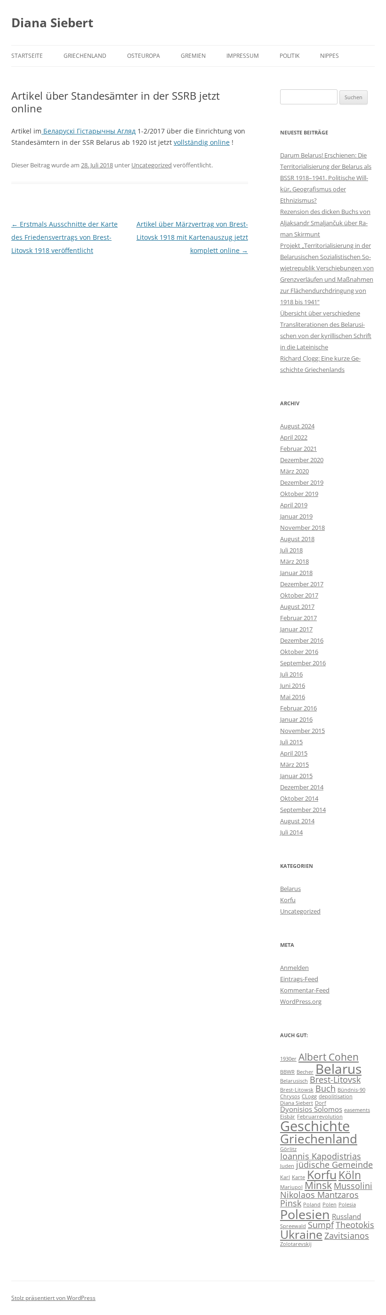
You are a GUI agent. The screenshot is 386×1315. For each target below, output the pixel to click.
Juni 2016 (292, 685)
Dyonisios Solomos (311, 1109)
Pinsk (290, 1203)
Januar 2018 (296, 572)
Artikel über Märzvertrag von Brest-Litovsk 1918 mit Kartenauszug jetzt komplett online (192, 237)
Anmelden (294, 967)
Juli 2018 (291, 550)
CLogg (309, 1096)
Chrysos (290, 1096)
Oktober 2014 (299, 798)
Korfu (288, 900)
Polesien (305, 1214)
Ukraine (301, 1234)
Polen (329, 1204)
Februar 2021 (298, 448)
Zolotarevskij (296, 1244)
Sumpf (321, 1224)
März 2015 (294, 764)
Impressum (242, 56)
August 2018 (297, 539)
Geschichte (315, 1126)
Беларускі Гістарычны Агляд (88, 130)
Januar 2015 (296, 776)
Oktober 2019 (299, 493)
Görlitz (288, 1149)
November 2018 (302, 527)
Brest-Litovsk (335, 1079)
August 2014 (297, 821)
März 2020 (294, 471)
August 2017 (297, 606)
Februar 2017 (298, 618)
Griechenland (85, 56)
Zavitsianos (346, 1235)
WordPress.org (301, 1001)
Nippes (329, 56)
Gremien (193, 56)
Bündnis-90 (351, 1090)
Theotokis (355, 1224)
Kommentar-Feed (305, 990)
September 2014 (303, 809)
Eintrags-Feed (299, 979)
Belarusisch (294, 1081)
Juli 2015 (291, 742)
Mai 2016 (292, 697)
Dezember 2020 (301, 460)
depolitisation (336, 1096)
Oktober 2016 (299, 651)
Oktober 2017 (299, 595)
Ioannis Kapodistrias (320, 1156)
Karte (298, 1177)
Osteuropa (143, 56)
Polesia (347, 1204)
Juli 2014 (291, 832)
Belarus (290, 888)
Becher (305, 1072)
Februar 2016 (298, 708)
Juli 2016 (291, 674)
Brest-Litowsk (297, 1090)
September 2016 (303, 663)
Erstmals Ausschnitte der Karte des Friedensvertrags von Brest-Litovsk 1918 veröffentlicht (64, 237)
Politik (289, 56)
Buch (325, 1088)
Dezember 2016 (301, 640)
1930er (288, 1058)
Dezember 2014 (301, 787)
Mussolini (353, 1185)
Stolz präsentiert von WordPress (53, 1298)
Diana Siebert (52, 22)
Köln (349, 1175)
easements (357, 1110)
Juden (287, 1166)
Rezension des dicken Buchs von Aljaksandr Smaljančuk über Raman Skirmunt (325, 222)
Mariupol (291, 1187)
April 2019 (293, 505)
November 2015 (302, 730)
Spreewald (293, 1226)
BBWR (287, 1072)
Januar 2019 (296, 516)
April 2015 (293, 753)
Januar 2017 (296, 629)
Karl (285, 1177)
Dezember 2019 (301, 482)
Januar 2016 (296, 719)
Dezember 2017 (301, 584)
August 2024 (297, 426)
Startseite (27, 56)
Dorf (320, 1103)
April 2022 (293, 437)
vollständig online (202, 142)
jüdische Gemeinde (334, 1164)
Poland (312, 1204)
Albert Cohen (328, 1056)
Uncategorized (151, 165)
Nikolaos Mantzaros (319, 1194)
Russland (346, 1216)
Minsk (318, 1185)
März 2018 (294, 561)
